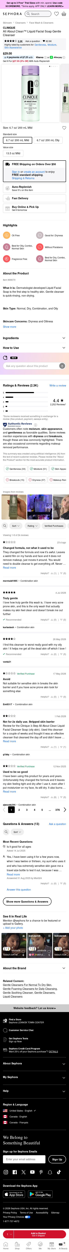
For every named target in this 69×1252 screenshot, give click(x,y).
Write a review (57, 385)
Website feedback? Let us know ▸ (34, 1008)
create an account (34, 171)
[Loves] (56, 14)
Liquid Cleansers (12, 996)
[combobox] (38, 14)
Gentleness (40, 44)
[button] (45, 57)
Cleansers (20, 22)
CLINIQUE (9, 27)
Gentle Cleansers (44, 992)
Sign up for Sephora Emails (20, 1151)
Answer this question (19, 889)
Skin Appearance (13, 47)
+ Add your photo (13, 927)
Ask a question (32, 41)
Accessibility (42, 1212)
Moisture (52, 44)
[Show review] (13, 507)
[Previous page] (4, 809)
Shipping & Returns (23, 178)
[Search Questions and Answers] (6, 832)
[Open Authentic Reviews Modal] (35, 425)
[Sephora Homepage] (12, 14)
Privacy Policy (10, 1212)
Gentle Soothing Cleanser (18, 992)
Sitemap (55, 1212)
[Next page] (65, 809)
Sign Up (57, 1159)
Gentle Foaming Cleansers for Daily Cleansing (30, 988)
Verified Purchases (54, 525)
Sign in (16, 171)
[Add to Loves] (64, 128)
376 (57, 810)
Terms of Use (26, 1212)
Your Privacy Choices (13, 1216)
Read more (9, 567)
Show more (9, 326)
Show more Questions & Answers (27, 901)
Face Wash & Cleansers (41, 22)
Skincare (7, 22)
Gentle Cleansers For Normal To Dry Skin (27, 985)
